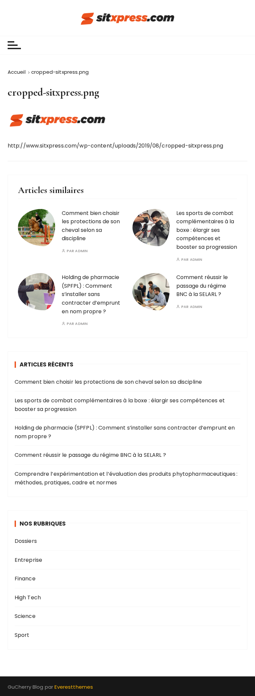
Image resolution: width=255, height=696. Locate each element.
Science (25, 616)
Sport (22, 635)
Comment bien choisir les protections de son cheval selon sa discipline (108, 382)
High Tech (28, 597)
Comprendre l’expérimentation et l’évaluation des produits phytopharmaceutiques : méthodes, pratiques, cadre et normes (126, 478)
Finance (25, 578)
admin (81, 251)
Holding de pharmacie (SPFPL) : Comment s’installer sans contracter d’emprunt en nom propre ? (91, 294)
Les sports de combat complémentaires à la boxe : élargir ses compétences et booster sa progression (206, 230)
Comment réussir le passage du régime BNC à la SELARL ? (202, 285)
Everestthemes (73, 686)
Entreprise (28, 560)
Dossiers (26, 541)
